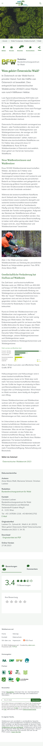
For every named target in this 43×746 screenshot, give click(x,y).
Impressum (16, 640)
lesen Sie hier (16, 732)
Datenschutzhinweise (29, 709)
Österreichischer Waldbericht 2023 (17, 462)
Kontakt (4, 637)
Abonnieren (36, 700)
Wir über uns (6, 640)
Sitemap (15, 634)
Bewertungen (10, 568)
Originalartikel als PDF (12, 537)
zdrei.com (31, 645)
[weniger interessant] (11, 602)
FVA (5, 709)
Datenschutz (17, 637)
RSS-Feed (29, 640)
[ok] (16, 602)
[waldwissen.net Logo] (21, 3)
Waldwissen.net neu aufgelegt (12, 727)
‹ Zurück (4, 41)
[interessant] (20, 602)
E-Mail (4, 516)
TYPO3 (14, 647)
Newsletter (10, 692)
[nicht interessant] (7, 602)
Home (4, 634)
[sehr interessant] (25, 602)
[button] (40, 3)
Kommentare (32, 569)
